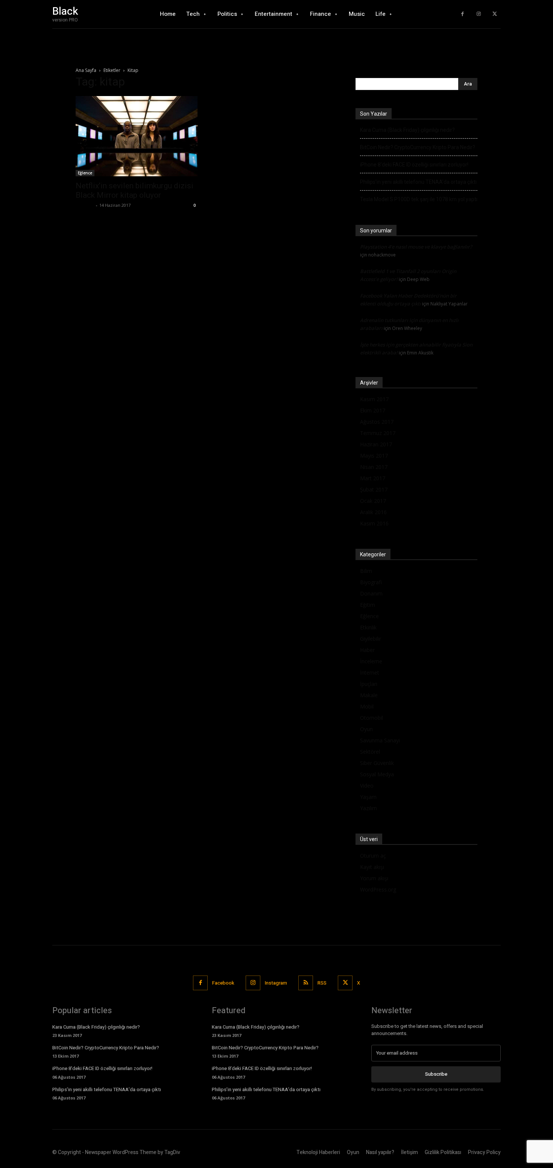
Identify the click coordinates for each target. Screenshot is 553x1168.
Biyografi (371, 582)
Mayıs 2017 (374, 455)
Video (367, 785)
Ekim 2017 (372, 410)
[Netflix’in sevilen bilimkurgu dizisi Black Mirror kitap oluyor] (137, 136)
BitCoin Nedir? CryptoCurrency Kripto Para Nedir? (417, 147)
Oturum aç (373, 855)
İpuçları (368, 683)
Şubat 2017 (373, 489)
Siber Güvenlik (377, 762)
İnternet (369, 672)
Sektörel (370, 751)
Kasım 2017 (374, 399)
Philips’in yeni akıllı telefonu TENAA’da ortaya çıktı (418, 182)
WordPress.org (378, 889)
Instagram (276, 982)
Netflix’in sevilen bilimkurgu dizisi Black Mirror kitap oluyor (134, 190)
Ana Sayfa (86, 70)
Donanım (371, 593)
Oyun (366, 729)
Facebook (223, 982)
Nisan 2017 (373, 466)
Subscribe (436, 1074)
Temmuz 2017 (377, 433)
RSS (322, 982)
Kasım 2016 (374, 523)
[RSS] (305, 983)
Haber (367, 649)
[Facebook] (462, 14)
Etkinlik (368, 627)
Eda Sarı (85, 205)
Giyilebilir (370, 638)
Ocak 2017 (373, 500)
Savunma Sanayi (380, 740)
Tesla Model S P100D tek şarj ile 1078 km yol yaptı (418, 199)
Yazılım (368, 808)
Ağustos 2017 (376, 421)
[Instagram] (478, 14)
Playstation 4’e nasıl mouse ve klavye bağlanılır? (416, 246)
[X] (494, 14)
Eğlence (85, 173)
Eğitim (367, 604)
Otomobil (371, 717)
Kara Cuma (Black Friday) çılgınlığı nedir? (407, 130)
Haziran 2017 (376, 444)
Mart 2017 (372, 478)
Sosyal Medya (377, 774)
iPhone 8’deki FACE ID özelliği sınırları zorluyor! (414, 165)
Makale (369, 695)
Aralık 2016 (373, 512)
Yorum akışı (374, 878)
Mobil (367, 706)
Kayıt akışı (372, 866)
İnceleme (371, 661)
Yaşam (368, 796)
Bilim (366, 570)
